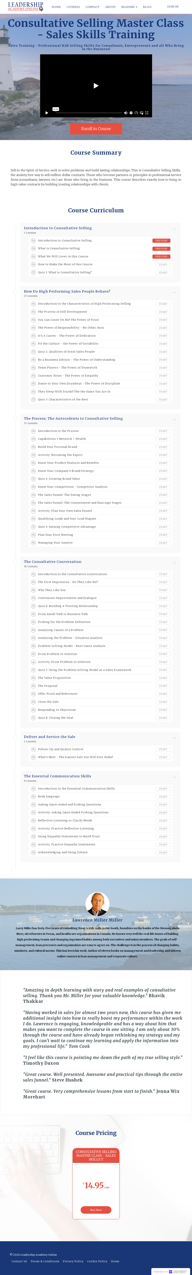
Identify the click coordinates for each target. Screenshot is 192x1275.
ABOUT (110, 7)
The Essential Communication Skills (57, 776)
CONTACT (93, 7)
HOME (56, 7)
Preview (161, 240)
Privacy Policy (73, 1261)
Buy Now (96, 1210)
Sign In (172, 6)
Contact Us (19, 1261)
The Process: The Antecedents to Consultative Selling (73, 418)
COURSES (73, 7)
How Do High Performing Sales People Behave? (67, 291)
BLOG (147, 7)
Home (115, 1261)
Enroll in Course (96, 128)
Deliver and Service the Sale (49, 737)
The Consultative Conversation (53, 562)
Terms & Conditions (45, 1261)
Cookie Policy (97, 1261)
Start (163, 264)
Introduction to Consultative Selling (58, 228)
